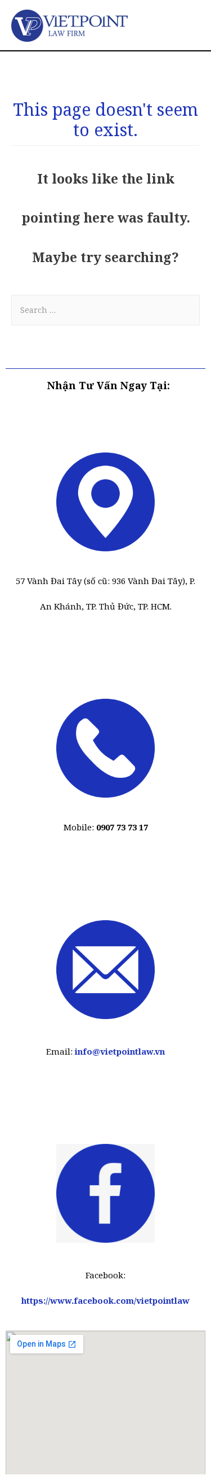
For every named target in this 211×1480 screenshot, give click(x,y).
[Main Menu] (187, 25)
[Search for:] (105, 313)
